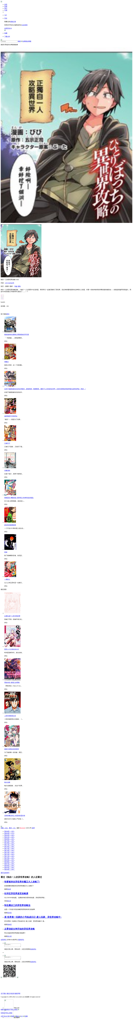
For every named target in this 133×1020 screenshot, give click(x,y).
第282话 (9, 835)
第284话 (22, 828)
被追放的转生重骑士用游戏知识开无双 (16, 334)
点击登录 (25, 25)
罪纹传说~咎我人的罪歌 (12, 682)
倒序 (33, 828)
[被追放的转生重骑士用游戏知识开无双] (10, 331)
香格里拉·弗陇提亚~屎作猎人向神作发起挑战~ (19, 497)
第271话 (9, 856)
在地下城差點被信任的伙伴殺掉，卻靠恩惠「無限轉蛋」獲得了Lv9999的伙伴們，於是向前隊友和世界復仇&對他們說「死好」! (45, 389)
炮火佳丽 (7, 782)
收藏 (2, 1009)
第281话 (9, 837)
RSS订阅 (7, 1016)
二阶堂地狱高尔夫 (10, 716)
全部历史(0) (8, 28)
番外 (12, 828)
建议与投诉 (10, 993)
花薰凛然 (7, 470)
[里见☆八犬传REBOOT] (12, 646)
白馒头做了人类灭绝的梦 (12, 616)
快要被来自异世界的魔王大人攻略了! (22, 882)
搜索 (19, 41)
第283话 (9, 833)
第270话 (9, 858)
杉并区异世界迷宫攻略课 (16, 893)
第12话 (9, 936)
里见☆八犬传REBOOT (11, 649)
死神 (5, 552)
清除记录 (13, 21)
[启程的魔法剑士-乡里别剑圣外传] (12, 813)
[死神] (10, 549)
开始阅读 (7, 1009)
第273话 (9, 852)
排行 (5, 8)
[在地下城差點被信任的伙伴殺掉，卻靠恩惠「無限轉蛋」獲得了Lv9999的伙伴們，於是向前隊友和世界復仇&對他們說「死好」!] (10, 386)
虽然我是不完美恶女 (10, 416)
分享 (2, 1016)
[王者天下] (10, 440)
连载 (5, 828)
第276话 (9, 846)
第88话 (9, 924)
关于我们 (4, 993)
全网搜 (29, 41)
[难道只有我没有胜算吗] (12, 746)
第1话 (9, 901)
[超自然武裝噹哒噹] (10, 522)
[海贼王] (10, 359)
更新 (5, 6)
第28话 (9, 912)
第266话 (9, 865)
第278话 (9, 843)
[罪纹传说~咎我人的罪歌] (12, 679)
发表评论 (33, 949)
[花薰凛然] (10, 467)
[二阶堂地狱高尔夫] (12, 713)
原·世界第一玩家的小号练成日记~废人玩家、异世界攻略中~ (33, 917)
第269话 (9, 860)
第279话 (9, 841)
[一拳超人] (10, 576)
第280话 (9, 839)
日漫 (5, 10)
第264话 (9, 869)
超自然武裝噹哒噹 (10, 525)
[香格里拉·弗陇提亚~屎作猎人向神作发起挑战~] (10, 495)
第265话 (9, 867)
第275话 (9, 848)
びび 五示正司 (9, 283)
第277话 (9, 844)
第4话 (9, 889)
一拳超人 (7, 579)
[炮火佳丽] (12, 779)
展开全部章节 (5, 873)
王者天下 (7, 443)
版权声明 (17, 993)
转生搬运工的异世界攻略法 (17, 905)
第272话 (9, 854)
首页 (5, 4)
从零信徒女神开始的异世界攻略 (19, 929)
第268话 (9, 862)
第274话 (9, 850)
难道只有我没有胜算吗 (11, 749)
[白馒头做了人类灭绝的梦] (12, 613)
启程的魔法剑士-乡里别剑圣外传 (14, 815)
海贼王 (6, 361)
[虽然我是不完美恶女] (10, 413)
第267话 (9, 863)
